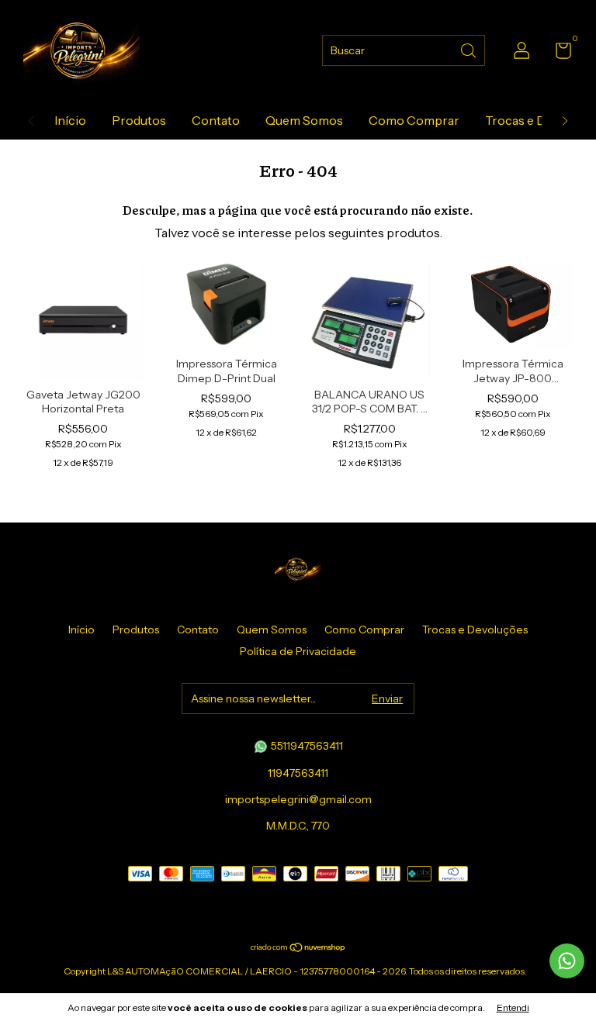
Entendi (513, 1007)
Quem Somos (304, 120)
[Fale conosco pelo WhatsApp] (566, 960)
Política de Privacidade (298, 651)
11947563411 (298, 773)
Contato (216, 120)
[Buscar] (469, 49)
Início (70, 120)
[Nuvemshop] (298, 948)
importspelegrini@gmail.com (298, 799)
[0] (557, 53)
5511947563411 (306, 746)
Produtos (139, 120)
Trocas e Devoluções (475, 629)
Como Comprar (414, 120)
